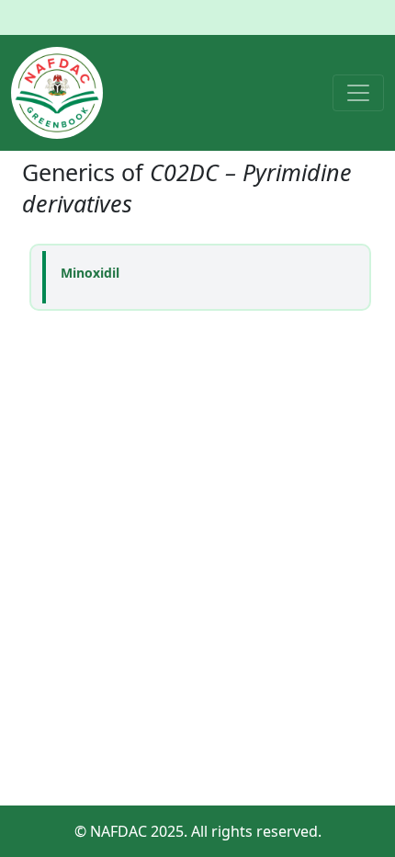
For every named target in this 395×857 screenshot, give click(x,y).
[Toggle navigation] (358, 92)
